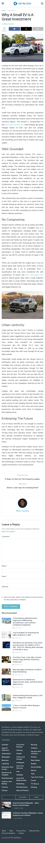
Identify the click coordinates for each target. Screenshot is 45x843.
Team (11, 831)
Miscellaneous (22, 787)
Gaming (19, 750)
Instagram (20, 762)
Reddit (33, 764)
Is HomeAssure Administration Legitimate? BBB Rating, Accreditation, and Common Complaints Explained (25, 621)
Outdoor (34, 748)
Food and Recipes (20, 746)
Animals (5, 745)
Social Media (36, 767)
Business (5, 760)
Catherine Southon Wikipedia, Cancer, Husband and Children (28, 814)
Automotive (11, 10)
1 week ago (18, 638)
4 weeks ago (18, 652)
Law (18, 771)
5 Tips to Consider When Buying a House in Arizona (26, 706)
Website (5, 587)
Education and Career (7, 768)
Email (5, 576)
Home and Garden (20, 758)
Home (4, 10)
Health (19, 753)
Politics (34, 757)
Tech (33, 774)
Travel (33, 780)
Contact (21, 833)
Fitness (4, 790)
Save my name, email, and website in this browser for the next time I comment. (23, 598)
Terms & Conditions (8, 833)
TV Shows (35, 784)
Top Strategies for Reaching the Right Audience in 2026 (26, 633)
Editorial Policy (34, 831)
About (4, 831)
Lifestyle (19, 775)
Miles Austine (9, 24)
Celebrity (5, 764)
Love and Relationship (21, 779)
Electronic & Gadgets (6, 773)
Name (5, 566)
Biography (6, 757)
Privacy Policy (21, 831)
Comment (6, 536)
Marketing (20, 784)
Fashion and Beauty (7, 782)
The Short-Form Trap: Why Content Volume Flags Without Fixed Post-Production (27, 659)
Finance (5, 787)
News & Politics (22, 790)
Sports (33, 770)
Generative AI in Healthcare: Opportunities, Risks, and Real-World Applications (27, 681)
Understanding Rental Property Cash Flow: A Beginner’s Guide (27, 696)
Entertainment (7, 778)
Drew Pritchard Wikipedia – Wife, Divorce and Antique (26, 804)
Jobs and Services (20, 767)
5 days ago (17, 628)
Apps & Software (5, 749)
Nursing (34, 745)
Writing (34, 787)
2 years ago (18, 700)
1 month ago (18, 665)
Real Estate (35, 760)
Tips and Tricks (37, 777)
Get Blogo (17, 838)
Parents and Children (36, 752)
